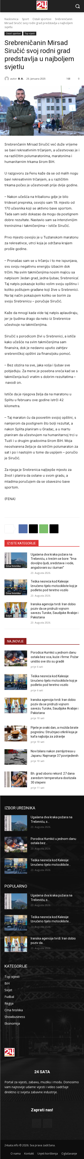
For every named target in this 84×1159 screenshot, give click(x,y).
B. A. (21, 78)
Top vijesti (30, 33)
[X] (33, 528)
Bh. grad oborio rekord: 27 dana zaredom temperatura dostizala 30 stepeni (53, 778)
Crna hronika (13, 566)
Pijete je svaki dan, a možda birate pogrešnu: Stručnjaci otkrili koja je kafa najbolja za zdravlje (54, 732)
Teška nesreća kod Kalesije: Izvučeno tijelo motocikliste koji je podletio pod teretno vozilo (54, 586)
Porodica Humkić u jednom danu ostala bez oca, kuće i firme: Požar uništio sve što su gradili (55, 657)
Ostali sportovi (41, 19)
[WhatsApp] (43, 528)
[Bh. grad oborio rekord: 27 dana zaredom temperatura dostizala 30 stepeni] (15, 779)
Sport (25, 19)
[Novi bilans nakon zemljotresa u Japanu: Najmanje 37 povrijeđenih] (15, 757)
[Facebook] (23, 528)
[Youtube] (47, 1123)
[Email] (54, 528)
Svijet (9, 615)
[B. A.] (7, 78)
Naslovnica (11, 19)
